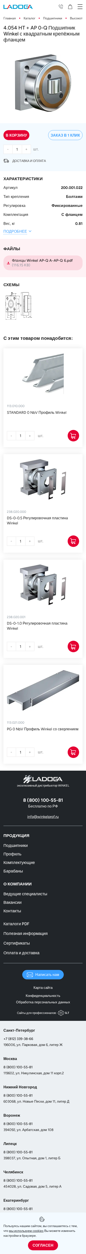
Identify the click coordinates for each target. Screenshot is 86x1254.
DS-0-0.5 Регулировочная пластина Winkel (37, 520)
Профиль (12, 854)
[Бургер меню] (80, 6)
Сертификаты (16, 943)
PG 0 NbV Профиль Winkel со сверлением (42, 729)
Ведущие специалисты (25, 893)
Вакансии (12, 902)
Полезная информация (25, 933)
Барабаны (13, 871)
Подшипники (15, 845)
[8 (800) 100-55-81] (61, 6)
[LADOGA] (18, 6)
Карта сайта (43, 988)
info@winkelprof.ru (43, 816)
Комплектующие (19, 862)
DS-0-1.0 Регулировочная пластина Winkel (37, 626)
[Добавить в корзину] (73, 435)
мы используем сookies (26, 1231)
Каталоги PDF (16, 923)
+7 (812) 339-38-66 (18, 1039)
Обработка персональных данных (43, 1002)
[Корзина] (71, 6)
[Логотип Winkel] (43, 779)
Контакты (12, 910)
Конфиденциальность (43, 996)
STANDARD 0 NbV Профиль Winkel (37, 412)
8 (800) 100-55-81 (18, 1067)
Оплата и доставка (21, 952)
